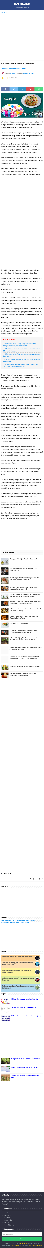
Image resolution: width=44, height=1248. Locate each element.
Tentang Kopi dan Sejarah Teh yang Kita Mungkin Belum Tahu (24, 617)
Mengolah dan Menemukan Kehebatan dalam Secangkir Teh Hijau (26, 648)
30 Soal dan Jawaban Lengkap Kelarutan (24, 999)
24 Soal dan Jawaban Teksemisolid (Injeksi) (26, 1016)
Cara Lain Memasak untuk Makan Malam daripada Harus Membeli (24, 588)
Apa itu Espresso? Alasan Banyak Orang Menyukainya (24, 569)
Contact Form (8, 1215)
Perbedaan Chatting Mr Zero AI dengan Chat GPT (17, 957)
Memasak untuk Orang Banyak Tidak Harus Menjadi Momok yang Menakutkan (19, 345)
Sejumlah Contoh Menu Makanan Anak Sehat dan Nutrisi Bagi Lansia (23, 631)
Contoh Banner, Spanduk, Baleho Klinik (24, 1067)
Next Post (7, 874)
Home (3, 63)
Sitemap (6, 1222)
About (6, 1213)
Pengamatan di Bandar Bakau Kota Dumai (25, 1059)
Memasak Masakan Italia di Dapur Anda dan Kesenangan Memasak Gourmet (25, 602)
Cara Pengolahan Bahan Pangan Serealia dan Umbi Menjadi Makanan (24, 579)
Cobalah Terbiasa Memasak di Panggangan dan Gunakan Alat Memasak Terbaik (25, 595)
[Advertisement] (22, 38)
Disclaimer (7, 1217)
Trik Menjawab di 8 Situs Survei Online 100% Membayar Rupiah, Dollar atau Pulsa (18, 922)
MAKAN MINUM (11, 63)
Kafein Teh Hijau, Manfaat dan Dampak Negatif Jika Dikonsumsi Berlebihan (23, 639)
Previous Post (35, 879)
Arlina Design (14, 1245)
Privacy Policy (8, 1220)
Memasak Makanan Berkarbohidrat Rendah (25, 666)
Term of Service (9, 1225)
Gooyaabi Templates (35, 1245)
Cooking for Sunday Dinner (19, 623)
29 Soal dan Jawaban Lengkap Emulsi (24, 1007)
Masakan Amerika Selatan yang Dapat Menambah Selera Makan (23, 674)
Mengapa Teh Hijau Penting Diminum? (23, 559)
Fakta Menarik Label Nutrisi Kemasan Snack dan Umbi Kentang (25, 610)
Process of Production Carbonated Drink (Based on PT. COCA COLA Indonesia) (24, 658)
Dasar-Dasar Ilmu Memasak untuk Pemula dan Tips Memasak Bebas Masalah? (20, 366)
